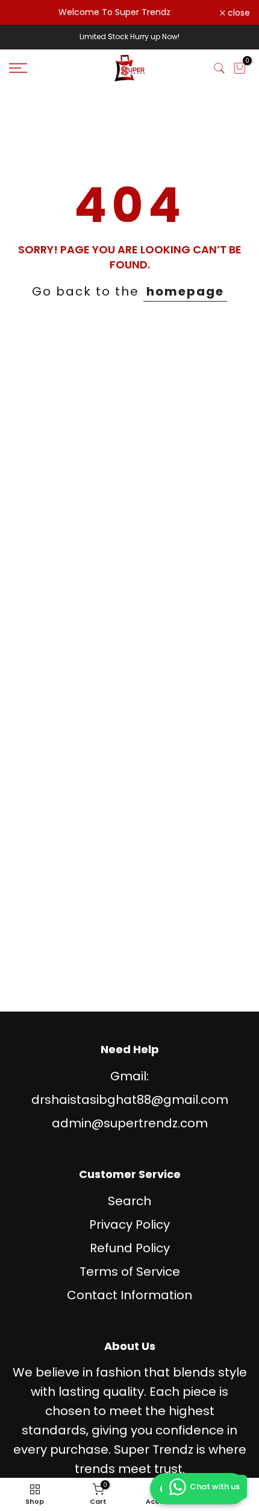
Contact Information (129, 1295)
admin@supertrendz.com (130, 1123)
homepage (185, 291)
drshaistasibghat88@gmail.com (129, 1099)
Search (129, 1201)
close (237, 12)
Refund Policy (130, 1248)
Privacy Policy (129, 1224)
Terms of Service (130, 1271)
